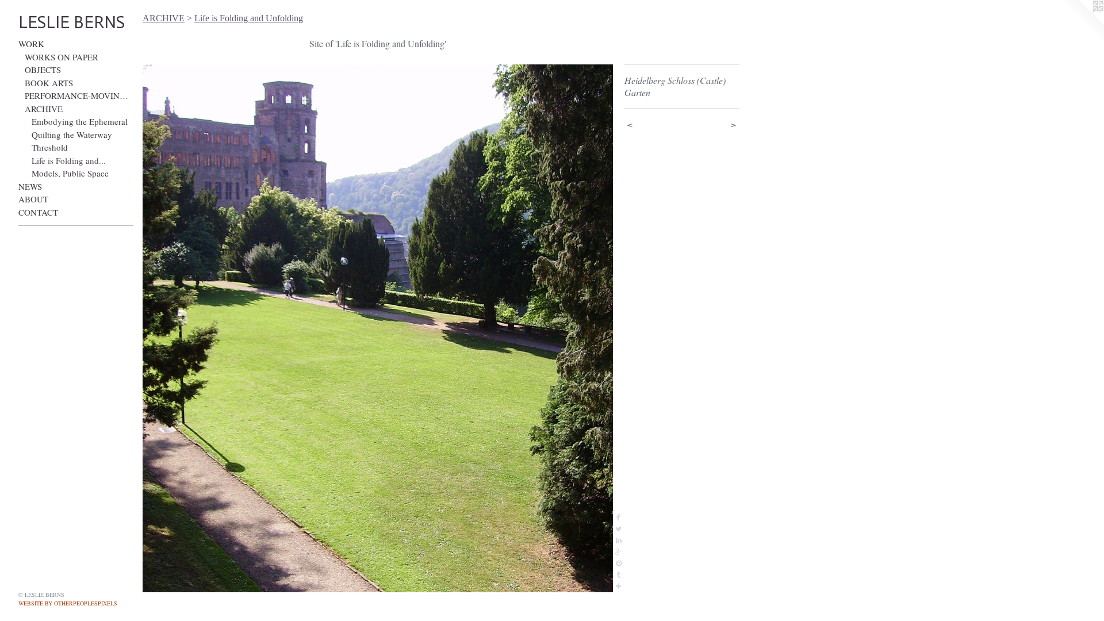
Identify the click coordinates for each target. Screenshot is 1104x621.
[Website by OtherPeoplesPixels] (1081, 23)
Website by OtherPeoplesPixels (67, 603)
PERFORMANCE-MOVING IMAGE (79, 95)
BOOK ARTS (49, 83)
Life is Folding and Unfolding (248, 18)
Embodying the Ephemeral (80, 121)
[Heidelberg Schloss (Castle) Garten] (378, 328)
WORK (31, 43)
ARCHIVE (44, 108)
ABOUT (33, 199)
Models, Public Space (70, 173)
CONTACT (38, 212)
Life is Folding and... (69, 160)
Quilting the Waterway (72, 134)
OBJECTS (43, 69)
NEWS (30, 186)
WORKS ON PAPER (61, 57)
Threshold (50, 147)
